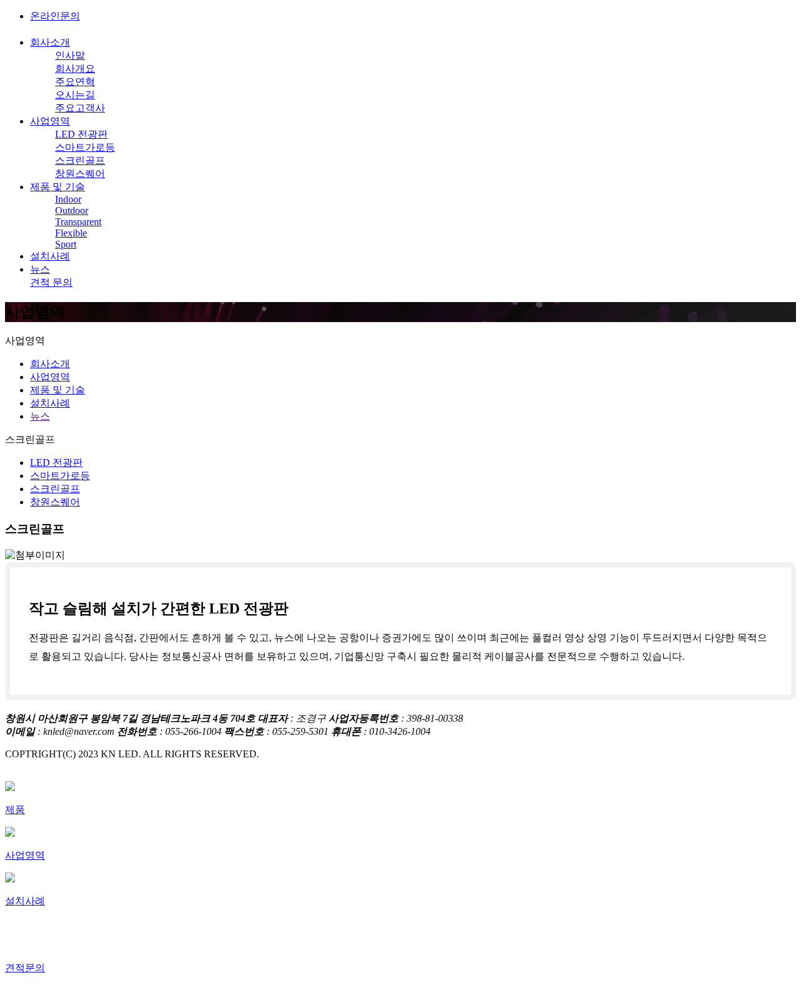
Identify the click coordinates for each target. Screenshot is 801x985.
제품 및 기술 (57, 186)
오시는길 (75, 94)
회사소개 (50, 42)
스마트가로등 (85, 147)
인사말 (70, 55)
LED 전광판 (81, 134)
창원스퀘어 (80, 173)
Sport (65, 244)
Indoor (68, 199)
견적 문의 (51, 282)
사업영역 (50, 121)
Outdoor (71, 210)
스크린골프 (80, 160)
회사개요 (75, 68)
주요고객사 (80, 108)
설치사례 (50, 256)
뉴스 (40, 269)
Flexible (71, 233)
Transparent (78, 221)
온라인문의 (55, 16)
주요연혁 (75, 81)
